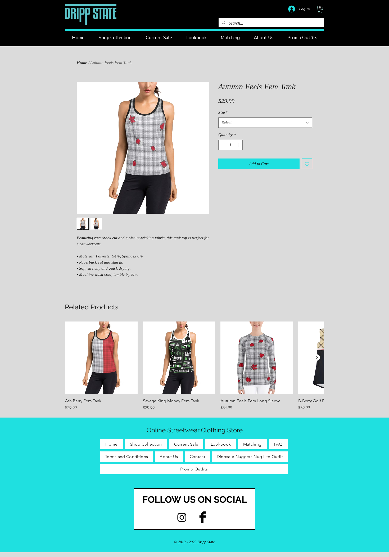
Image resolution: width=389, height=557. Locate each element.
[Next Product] (317, 357)
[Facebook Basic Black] (203, 517)
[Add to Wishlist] (307, 164)
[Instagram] (182, 517)
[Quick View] (101, 357)
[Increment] (238, 145)
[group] (194, 366)
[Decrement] (222, 145)
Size (223, 112)
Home (82, 62)
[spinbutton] (230, 145)
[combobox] (265, 122)
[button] (320, 9)
